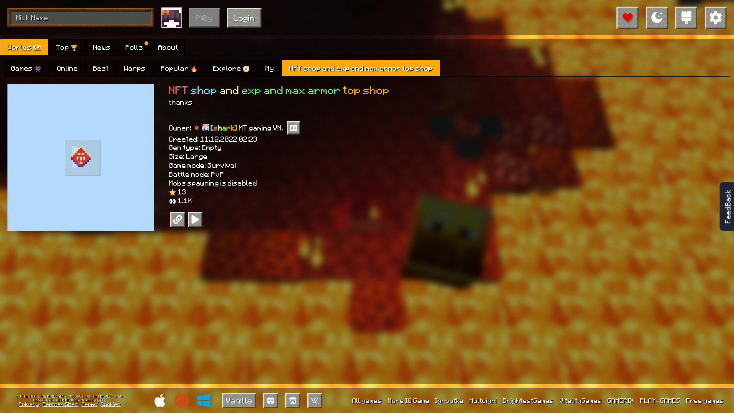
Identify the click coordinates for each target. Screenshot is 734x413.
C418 (101, 400)
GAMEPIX (621, 400)
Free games (705, 400)
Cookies (110, 404)
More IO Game (409, 400)
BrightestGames (528, 400)
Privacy (29, 404)
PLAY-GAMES (660, 400)
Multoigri (483, 400)
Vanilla (239, 400)
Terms (89, 404)
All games (367, 400)
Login (244, 17)
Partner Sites (60, 404)
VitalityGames (581, 400)
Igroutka (449, 400)
